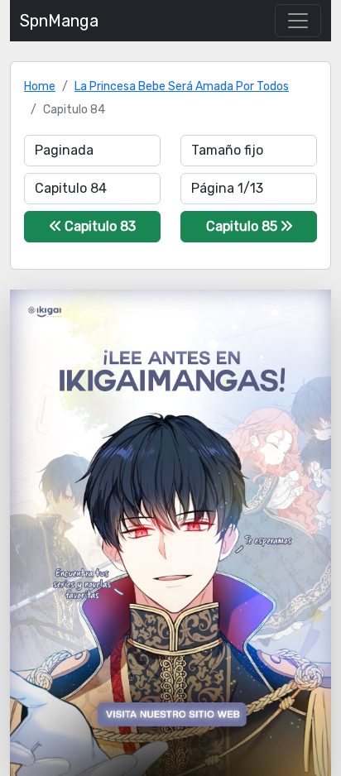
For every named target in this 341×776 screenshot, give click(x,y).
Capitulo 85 (243, 226)
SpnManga (59, 21)
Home (39, 86)
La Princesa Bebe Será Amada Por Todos (181, 86)
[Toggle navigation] (298, 20)
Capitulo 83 (98, 226)
